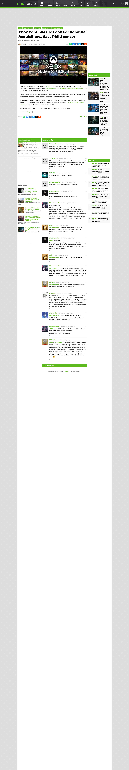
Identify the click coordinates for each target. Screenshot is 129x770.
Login (119, 4)
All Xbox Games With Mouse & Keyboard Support (99, 201)
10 (86, 266)
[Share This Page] (114, 3)
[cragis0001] (45, 297)
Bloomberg (47, 86)
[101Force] (45, 163)
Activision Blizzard (46, 28)
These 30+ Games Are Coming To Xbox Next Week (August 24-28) (32, 200)
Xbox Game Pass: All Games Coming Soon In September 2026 (32, 229)
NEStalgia (52, 282)
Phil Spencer (37, 28)
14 (86, 326)
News (20, 28)
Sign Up (122, 4)
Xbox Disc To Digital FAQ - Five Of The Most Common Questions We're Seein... (100, 190)
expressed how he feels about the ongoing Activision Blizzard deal (64, 88)
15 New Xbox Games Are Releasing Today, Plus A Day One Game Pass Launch (100, 177)
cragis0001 (52, 293)
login (66, 371)
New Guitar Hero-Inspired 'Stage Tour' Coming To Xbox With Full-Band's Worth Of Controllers (32, 218)
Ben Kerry (25, 44)
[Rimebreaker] (45, 317)
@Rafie (51, 240)
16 (97, 123)
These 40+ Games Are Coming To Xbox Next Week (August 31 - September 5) (101, 184)
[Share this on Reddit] (85, 44)
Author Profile (27, 158)
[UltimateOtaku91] (45, 207)
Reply (34, 158)
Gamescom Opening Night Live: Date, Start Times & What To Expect (100, 220)
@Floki (51, 342)
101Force (52, 158)
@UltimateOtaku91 (54, 315)
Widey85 (52, 173)
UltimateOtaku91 (54, 203)
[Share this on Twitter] (79, 44)
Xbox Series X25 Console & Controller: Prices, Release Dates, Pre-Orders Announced (33, 209)
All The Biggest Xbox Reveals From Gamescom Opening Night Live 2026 (100, 207)
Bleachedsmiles (54, 191)
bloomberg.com (28, 112)
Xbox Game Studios (57, 28)
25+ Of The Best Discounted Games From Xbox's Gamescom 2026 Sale (100, 171)
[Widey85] (45, 177)
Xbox (25, 28)
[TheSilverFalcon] (45, 148)
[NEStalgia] (45, 286)
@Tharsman (58, 342)
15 (86, 116)
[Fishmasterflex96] (45, 186)
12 (86, 293)
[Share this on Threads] (82, 44)
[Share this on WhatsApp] (70, 44)
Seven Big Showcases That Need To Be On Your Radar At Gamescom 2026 (100, 213)
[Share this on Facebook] (76, 44)
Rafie (50, 225)
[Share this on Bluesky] (73, 44)
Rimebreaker (53, 313)
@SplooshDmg (53, 268)
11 (86, 282)
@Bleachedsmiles (54, 227)
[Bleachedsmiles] (45, 195)
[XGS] (53, 65)
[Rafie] (45, 229)
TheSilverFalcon (54, 144)
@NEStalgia (52, 329)
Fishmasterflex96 (54, 182)
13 (86, 313)
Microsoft (30, 28)
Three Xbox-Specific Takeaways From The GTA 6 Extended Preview (100, 196)
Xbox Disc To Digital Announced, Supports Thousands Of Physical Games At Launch (31, 191)
